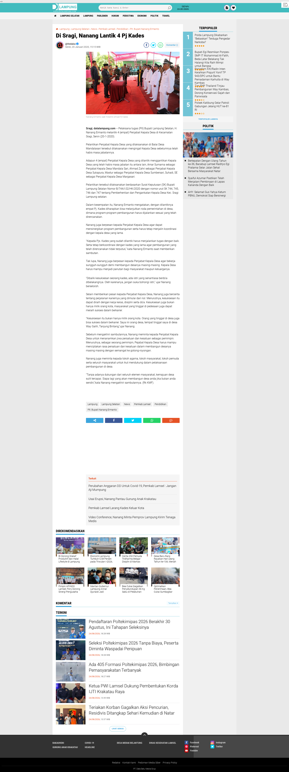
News (94, 29)
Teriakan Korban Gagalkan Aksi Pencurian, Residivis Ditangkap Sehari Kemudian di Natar (132, 710)
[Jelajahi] (285, 5)
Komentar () (172, 45)
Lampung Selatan (69, 15)
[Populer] (233, 7)
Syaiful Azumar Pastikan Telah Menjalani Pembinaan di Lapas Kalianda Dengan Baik (206, 182)
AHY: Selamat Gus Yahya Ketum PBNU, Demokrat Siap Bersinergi (207, 193)
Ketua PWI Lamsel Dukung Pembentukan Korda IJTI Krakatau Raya (133, 688)
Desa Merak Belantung (129, 743)
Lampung (88, 15)
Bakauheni (58, 743)
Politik (154, 15)
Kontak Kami (129, 762)
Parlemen (102, 15)
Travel (166, 15)
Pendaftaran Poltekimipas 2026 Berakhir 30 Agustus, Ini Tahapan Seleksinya (129, 624)
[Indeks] (227, 7)
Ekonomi (142, 15)
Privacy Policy (170, 762)
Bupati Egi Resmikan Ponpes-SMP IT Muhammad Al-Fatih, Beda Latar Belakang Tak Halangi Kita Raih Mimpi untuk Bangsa (212, 59)
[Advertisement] (69, 102)
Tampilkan (172, 603)
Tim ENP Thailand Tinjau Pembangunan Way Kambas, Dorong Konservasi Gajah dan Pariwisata (212, 91)
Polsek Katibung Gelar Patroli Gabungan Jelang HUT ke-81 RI (212, 106)
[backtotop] (144, 735)
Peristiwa (128, 15)
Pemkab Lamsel (107, 29)
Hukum (115, 15)
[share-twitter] (153, 45)
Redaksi (116, 762)
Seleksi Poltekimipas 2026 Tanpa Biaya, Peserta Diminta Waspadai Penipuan (133, 646)
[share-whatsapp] (160, 45)
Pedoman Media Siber (149, 762)
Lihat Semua (118, 729)
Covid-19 (89, 743)
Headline (90, 747)
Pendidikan (122, 29)
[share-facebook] (146, 45)
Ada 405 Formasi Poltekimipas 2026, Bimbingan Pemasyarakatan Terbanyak (134, 667)
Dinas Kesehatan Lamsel (162, 743)
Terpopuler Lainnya (208, 119)
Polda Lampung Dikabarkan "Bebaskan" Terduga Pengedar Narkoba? (212, 38)
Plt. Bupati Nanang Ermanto (144, 29)
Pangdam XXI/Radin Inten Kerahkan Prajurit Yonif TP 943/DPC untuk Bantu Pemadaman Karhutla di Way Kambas (212, 75)
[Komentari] (171, 420)
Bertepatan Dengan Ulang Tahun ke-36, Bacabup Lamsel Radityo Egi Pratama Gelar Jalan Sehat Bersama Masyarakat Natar (208, 166)
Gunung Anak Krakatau (65, 747)
